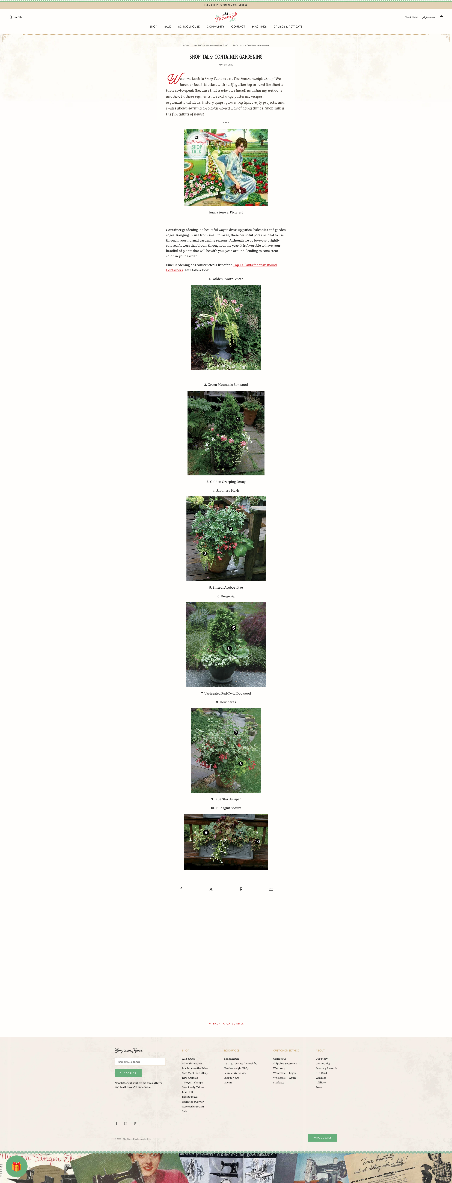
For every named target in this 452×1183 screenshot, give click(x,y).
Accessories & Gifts (193, 1106)
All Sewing (188, 1058)
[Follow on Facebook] (116, 1123)
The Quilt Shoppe (192, 1082)
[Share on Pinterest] (241, 889)
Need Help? (411, 17)
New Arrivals (190, 1077)
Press (319, 1087)
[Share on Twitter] (211, 889)
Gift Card (321, 1073)
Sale (167, 26)
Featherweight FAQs (236, 1068)
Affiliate (321, 1082)
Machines (259, 26)
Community (215, 26)
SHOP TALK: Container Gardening (251, 45)
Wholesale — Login (284, 1073)
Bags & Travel (190, 1096)
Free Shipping (213, 5)
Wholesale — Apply (284, 1077)
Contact (238, 26)
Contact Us (279, 1058)
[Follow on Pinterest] (135, 1123)
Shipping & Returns (285, 1063)
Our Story (322, 1058)
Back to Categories (228, 1024)
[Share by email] (271, 889)
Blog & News (231, 1077)
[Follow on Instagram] (125, 1123)
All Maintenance (192, 1063)
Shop (153, 26)
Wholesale (322, 1138)
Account (431, 17)
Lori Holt (187, 1092)
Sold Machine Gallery (195, 1073)
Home (186, 45)
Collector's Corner (193, 1101)
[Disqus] (226, 955)
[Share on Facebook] (181, 889)
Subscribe (128, 1073)
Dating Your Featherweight (240, 1063)
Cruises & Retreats (288, 26)
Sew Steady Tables (193, 1087)
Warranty (279, 1068)
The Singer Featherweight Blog (211, 45)
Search (15, 17)
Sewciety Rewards (326, 1068)
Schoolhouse (189, 26)
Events (228, 1082)
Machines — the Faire (195, 1068)
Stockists (278, 1082)
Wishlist (321, 1077)
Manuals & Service (235, 1073)
